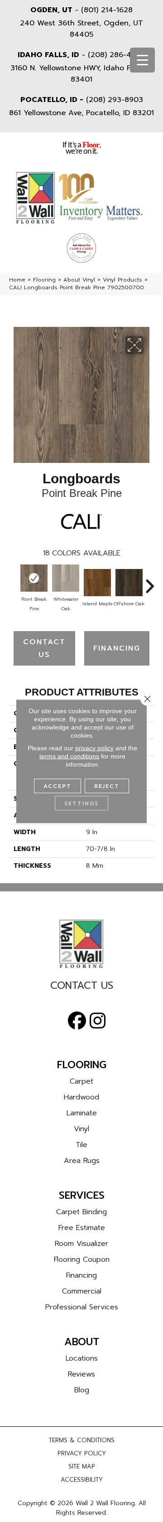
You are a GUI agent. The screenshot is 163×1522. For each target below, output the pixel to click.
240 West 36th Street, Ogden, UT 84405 (81, 29)
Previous (13, 581)
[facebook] (77, 1021)
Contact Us (44, 648)
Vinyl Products (122, 280)
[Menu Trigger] (142, 60)
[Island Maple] (97, 582)
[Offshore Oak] (129, 582)
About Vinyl (79, 280)
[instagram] (97, 1021)
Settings (81, 803)
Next (149, 581)
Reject (107, 786)
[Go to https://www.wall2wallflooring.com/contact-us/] (81, 987)
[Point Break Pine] (34, 578)
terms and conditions (69, 755)
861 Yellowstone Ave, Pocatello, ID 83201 (81, 112)
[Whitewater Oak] (66, 578)
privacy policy (94, 747)
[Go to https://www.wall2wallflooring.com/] (81, 944)
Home (17, 280)
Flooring (44, 280)
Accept (57, 786)
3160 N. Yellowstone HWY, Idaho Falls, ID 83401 (81, 74)
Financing (116, 648)
